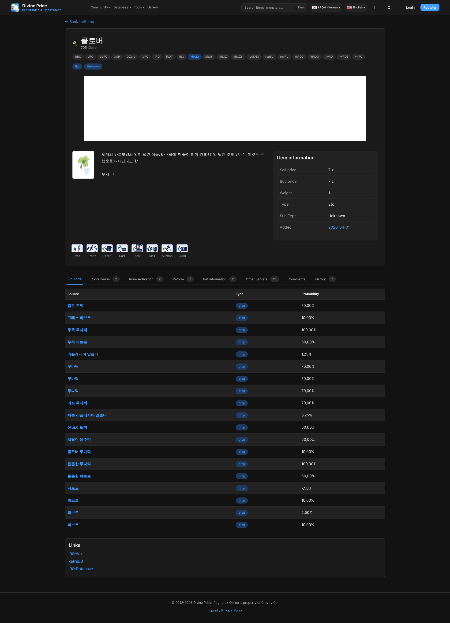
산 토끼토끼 (77, 427)
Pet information (218, 279)
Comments (297, 279)
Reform (182, 279)
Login (410, 7)
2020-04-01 (339, 227)
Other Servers (261, 279)
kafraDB (76, 561)
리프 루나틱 (77, 402)
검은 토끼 (75, 305)
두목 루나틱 (77, 329)
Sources (74, 279)
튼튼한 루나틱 (79, 463)
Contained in (103, 279)
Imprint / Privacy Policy (225, 610)
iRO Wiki (76, 553)
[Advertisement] (225, 108)
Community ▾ (101, 7)
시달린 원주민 (79, 439)
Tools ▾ (139, 7)
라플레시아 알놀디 (83, 354)
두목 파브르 (77, 342)
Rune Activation (145, 279)
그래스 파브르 (79, 317)
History (324, 279)
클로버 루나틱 (79, 451)
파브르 (73, 488)
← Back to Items (79, 21)
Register (430, 7)
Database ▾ (122, 7)
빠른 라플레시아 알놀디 (87, 415)
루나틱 (73, 366)
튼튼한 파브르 (79, 476)
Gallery (152, 7)
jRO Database (81, 568)
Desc (301, 7)
